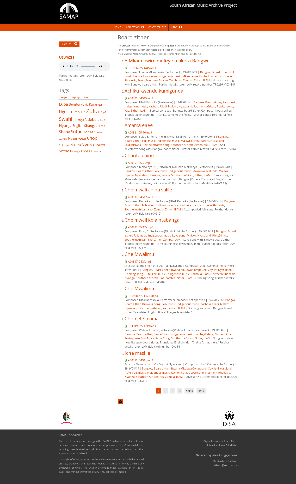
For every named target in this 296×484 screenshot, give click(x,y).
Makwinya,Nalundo (205, 171)
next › (189, 391)
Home (117, 27)
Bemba (74, 104)
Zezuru (75, 145)
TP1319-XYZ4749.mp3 (142, 326)
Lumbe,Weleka (203, 334)
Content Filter (157, 27)
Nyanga (130, 278)
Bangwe (205, 72)
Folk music (229, 102)
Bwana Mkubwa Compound (189, 270)
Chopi (92, 138)
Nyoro (88, 145)
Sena (158, 338)
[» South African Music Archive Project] (69, 11)
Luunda (96, 151)
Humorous (150, 76)
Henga (137, 76)
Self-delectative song (156, 145)
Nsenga (75, 151)
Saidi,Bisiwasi (133, 145)
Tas (161, 278)
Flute (147, 274)
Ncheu (195, 141)
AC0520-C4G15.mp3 (140, 98)
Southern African (157, 80)
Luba (63, 104)
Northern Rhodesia (211, 205)
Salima (166, 175)
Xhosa (85, 151)
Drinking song (134, 274)
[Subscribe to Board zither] (177, 401)
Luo (102, 120)
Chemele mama (142, 318)
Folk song (148, 205)
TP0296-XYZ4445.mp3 (142, 68)
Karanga (95, 104)
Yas (161, 377)
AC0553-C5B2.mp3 (139, 163)
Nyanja (129, 175)
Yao (127, 110)
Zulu (206, 145)
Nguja (64, 111)
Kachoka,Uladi (158, 106)
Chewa (98, 132)
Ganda (63, 139)
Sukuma (64, 145)
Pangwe (155, 175)
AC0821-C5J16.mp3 (140, 132)
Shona (64, 131)
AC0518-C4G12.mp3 (140, 197)
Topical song (225, 106)
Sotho (77, 132)
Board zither (220, 72)
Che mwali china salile (148, 189)
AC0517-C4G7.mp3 (139, 261)
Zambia (188, 80)
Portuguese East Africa (139, 338)
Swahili (67, 119)
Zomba (167, 239)
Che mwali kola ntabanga (152, 220)
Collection (133, 27)
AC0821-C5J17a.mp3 (140, 227)
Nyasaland (185, 106)
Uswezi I (66, 57)
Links (174, 27)
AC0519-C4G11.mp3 (140, 360)
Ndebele (92, 119)
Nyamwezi (77, 138)
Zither (198, 80)
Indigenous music (169, 76)
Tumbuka (175, 80)
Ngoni (205, 141)
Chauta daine (139, 155)
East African (161, 334)
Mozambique (223, 334)
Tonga (88, 132)
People (64, 97)
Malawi (172, 106)
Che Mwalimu (139, 254)
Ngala (84, 104)
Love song (179, 235)
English (77, 125)
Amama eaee (139, 125)
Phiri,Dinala (219, 235)
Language (76, 97)
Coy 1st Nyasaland (220, 270)
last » (201, 391)
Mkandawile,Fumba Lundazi (200, 76)
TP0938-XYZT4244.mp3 (143, 296)
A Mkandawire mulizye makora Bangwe (167, 60)
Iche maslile (137, 353)
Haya (102, 112)
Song (141, 80)
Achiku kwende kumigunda (154, 91)
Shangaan (92, 125)
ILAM (206, 80)
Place (86, 97)
